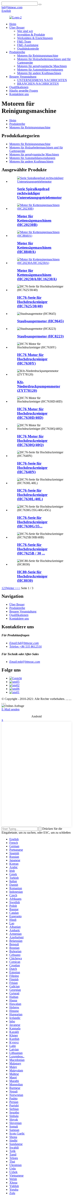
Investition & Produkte (31, 34)
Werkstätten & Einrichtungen (35, 38)
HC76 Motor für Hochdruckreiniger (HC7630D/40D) (32, 413)
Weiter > (11, 588)
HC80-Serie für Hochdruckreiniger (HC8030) (32, 576)
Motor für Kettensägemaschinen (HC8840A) (34, 247)
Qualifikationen (18, 87)
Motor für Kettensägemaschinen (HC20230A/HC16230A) (37, 274)
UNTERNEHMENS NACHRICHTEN (42, 80)
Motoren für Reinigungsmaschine (37, 55)
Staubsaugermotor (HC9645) (40, 321)
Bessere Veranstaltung (22, 76)
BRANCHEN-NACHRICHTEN (38, 83)
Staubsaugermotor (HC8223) (40, 336)
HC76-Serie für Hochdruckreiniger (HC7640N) (32, 467)
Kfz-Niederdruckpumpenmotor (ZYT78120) (38, 386)
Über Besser (17, 27)
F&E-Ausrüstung (27, 45)
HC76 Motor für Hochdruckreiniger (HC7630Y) (32, 359)
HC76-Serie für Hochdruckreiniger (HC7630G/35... (32, 522)
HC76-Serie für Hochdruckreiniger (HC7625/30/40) (32, 301)
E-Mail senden (10, 709)
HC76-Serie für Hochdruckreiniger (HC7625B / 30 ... (32, 549)
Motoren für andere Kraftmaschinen (39, 73)
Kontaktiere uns (19, 94)
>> (18, 588)
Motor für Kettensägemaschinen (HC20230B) (34, 220)
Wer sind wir (25, 31)
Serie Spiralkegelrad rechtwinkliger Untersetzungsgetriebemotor (39, 193)
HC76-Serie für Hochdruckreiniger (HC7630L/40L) (32, 494)
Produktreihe (17, 52)
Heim (12, 24)
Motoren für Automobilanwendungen (40, 69)
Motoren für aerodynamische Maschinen (42, 66)
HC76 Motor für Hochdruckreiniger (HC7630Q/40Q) (32, 440)
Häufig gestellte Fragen (23, 90)
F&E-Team (24, 41)
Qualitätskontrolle (28, 48)
